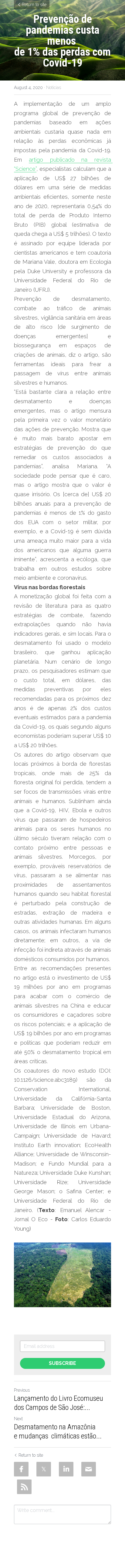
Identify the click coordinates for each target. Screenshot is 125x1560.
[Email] (88, 1469)
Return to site (34, 4)
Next (18, 1418)
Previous (22, 1390)
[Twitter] (43, 1469)
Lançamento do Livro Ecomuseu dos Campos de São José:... (58, 1403)
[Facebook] (21, 1469)
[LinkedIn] (66, 1469)
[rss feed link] (24, 1486)
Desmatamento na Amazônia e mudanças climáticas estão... (58, 1431)
